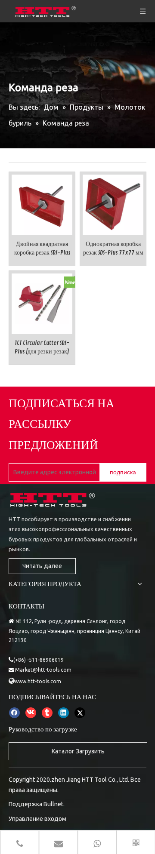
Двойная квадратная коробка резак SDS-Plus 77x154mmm (42, 248)
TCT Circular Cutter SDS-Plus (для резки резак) (42, 347)
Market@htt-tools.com (43, 670)
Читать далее (42, 565)
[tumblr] (47, 712)
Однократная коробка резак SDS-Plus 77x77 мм (113, 248)
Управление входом (37, 818)
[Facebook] (14, 712)
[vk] (30, 712)
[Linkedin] (63, 712)
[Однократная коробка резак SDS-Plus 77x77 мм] (113, 203)
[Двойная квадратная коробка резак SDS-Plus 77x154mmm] (42, 203)
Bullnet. (54, 804)
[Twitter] (79, 712)
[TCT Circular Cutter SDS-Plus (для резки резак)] (42, 302)
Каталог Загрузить (78, 751)
